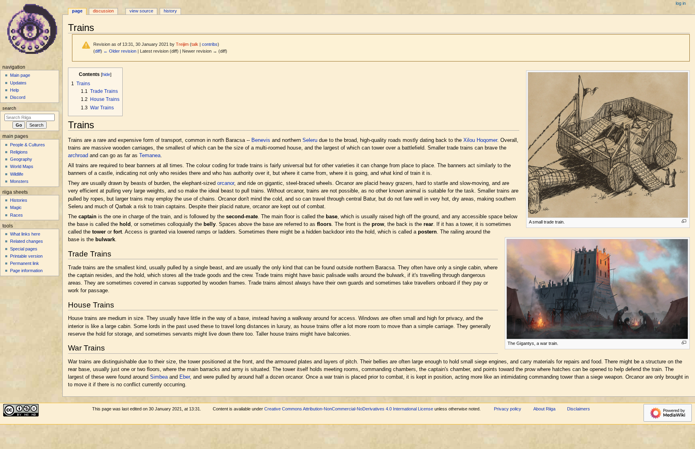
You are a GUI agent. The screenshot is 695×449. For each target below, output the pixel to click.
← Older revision (119, 51)
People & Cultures (27, 144)
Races (16, 215)
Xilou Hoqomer (480, 140)
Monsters (19, 181)
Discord (17, 97)
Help (14, 90)
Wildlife (16, 174)
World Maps (21, 166)
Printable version (26, 256)
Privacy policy (507, 408)
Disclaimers (578, 408)
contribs (210, 44)
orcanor (225, 183)
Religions (19, 152)
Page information (26, 270)
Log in (681, 3)
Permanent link (24, 263)
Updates (18, 82)
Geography (21, 159)
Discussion (103, 10)
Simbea (159, 377)
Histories (18, 200)
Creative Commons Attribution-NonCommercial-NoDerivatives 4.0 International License (348, 408)
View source (141, 10)
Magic (16, 207)
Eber (184, 377)
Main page (20, 75)
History (170, 10)
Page (77, 10)
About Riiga (544, 408)
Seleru (309, 140)
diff (98, 51)
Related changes (26, 241)
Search (9, 108)
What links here (25, 234)
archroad (78, 155)
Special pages (23, 248)
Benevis (260, 140)
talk (194, 44)
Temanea (149, 155)
